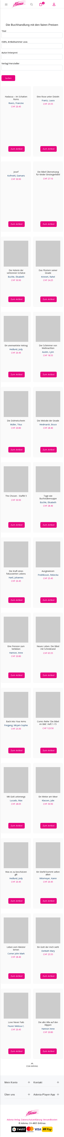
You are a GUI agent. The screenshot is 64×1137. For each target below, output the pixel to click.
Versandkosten (50, 1119)
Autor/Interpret (9, 52)
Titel (3, 31)
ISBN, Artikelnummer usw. (14, 41)
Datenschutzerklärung (31, 1119)
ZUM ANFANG (32, 1066)
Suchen (8, 78)
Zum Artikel (16, 148)
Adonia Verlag (13, 1119)
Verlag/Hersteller (10, 63)
